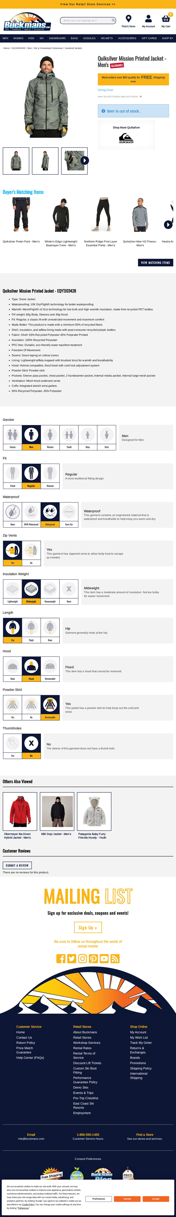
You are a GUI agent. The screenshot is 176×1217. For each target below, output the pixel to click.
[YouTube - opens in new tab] (104, 959)
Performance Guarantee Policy (85, 1080)
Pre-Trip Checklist (85, 1098)
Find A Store (128, 26)
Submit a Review (17, 865)
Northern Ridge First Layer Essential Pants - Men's (100, 243)
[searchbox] (113, 20)
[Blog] (115, 959)
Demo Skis (80, 1087)
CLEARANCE (18, 48)
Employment (82, 1113)
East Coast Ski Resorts (83, 1106)
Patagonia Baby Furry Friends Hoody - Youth (92, 836)
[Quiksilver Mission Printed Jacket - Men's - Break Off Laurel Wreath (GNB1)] (16, 161)
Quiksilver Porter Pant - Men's (21, 241)
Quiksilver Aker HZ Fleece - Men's (140, 243)
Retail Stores (82, 1037)
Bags (74, 38)
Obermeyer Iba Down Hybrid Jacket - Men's (17, 836)
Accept (156, 1199)
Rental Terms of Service (84, 1055)
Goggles (89, 38)
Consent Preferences (88, 1158)
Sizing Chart (105, 90)
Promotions (138, 1063)
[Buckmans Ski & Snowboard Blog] (102, 1176)
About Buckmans (85, 1032)
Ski (42, 38)
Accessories (127, 38)
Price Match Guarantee (24, 1050)
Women (18, 38)
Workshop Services (86, 1042)
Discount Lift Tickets (87, 1063)
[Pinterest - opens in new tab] (93, 959)
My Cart (166, 20)
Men (5, 38)
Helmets (107, 38)
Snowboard (57, 38)
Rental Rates (82, 1048)
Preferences (98, 1199)
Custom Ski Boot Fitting (85, 1070)
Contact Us (24, 1037)
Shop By (167, 38)
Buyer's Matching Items (23, 191)
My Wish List (139, 1037)
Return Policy (25, 1042)
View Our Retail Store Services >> (88, 4)
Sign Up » (88, 927)
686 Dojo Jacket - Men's (56, 834)
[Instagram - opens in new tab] (82, 959)
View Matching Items (155, 263)
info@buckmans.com (31, 1138)
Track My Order (141, 1042)
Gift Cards (149, 38)
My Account (148, 26)
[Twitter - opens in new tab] (71, 959)
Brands (135, 1057)
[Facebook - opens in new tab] (60, 959)
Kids (31, 38)
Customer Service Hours (88, 1138)
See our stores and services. (144, 1138)
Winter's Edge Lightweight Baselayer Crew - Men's (61, 243)
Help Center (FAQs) (30, 1057)
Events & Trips (83, 1093)
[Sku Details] (140, 96)
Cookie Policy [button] (28, 1204)
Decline (127, 1199)
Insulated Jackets (73, 48)
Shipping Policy (141, 1068)
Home (6, 48)
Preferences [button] (23, 1208)
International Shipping (138, 1076)
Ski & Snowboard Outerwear (48, 48)
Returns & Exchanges (138, 1050)
